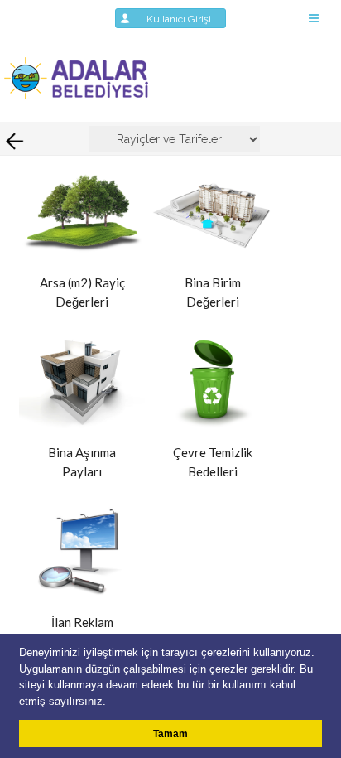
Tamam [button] (170, 733)
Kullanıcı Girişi (183, 19)
